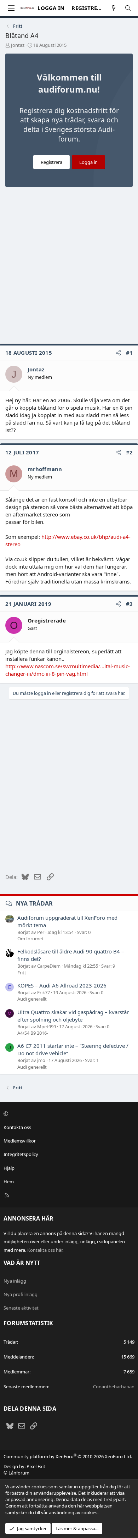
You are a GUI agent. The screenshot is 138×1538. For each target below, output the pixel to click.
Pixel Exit (36, 1466)
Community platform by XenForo (68, 1456)
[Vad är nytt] (114, 8)
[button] (68, 1114)
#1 (129, 352)
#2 (129, 452)
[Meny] (11, 8)
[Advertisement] (69, 267)
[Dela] (118, 353)
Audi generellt (32, 999)
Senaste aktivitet (21, 1308)
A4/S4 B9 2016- (32, 1033)
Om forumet (30, 938)
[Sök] (128, 8)
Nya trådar (34, 903)
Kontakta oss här (44, 1250)
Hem (9, 1181)
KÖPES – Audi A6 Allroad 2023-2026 (62, 985)
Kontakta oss (17, 1127)
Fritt (21, 972)
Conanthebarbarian (113, 1386)
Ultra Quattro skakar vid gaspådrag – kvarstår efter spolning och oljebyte (73, 1015)
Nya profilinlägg (21, 1294)
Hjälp (9, 1168)
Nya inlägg (15, 1281)
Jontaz (17, 45)
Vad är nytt (22, 1263)
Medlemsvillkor (20, 1141)
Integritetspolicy (21, 1154)
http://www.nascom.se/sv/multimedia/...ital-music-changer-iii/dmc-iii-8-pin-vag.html (67, 670)
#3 (129, 603)
